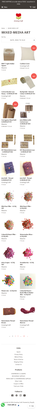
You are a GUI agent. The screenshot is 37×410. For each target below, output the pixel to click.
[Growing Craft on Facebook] (12, 396)
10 (24, 336)
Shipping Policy (18, 362)
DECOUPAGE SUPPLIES (18, 376)
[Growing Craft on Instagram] (20, 396)
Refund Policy (18, 357)
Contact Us (18, 364)
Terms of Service (18, 359)
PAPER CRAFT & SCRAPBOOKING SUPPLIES (18, 379)
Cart (34, 7)
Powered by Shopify (28, 402)
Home (3, 28)
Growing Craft (18, 402)
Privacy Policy (19, 354)
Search (18, 352)
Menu (5, 7)
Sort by (3, 37)
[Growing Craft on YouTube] (24, 396)
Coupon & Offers (18, 384)
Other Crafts (18, 381)
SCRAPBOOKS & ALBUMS (18, 374)
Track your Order (18, 386)
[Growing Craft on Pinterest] (16, 396)
